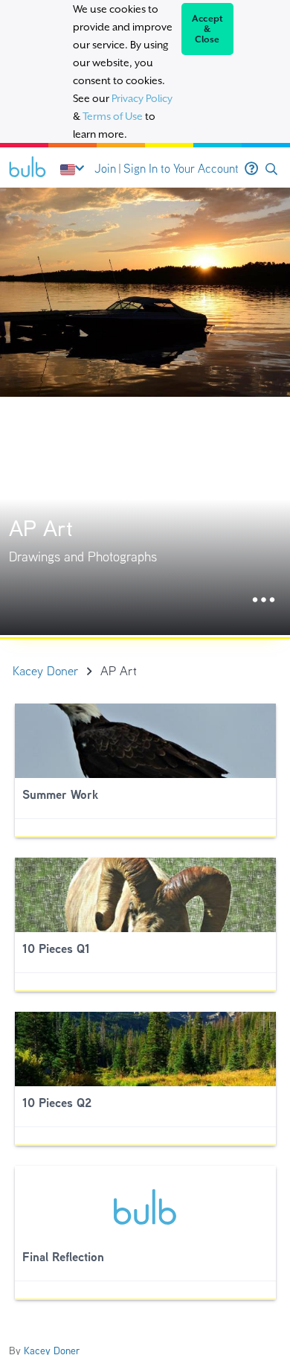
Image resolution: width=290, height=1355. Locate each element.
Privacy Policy (142, 98)
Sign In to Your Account (181, 168)
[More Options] (263, 600)
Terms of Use (113, 116)
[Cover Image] (145, 411)
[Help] (251, 169)
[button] (271, 169)
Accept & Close (208, 29)
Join (105, 168)
